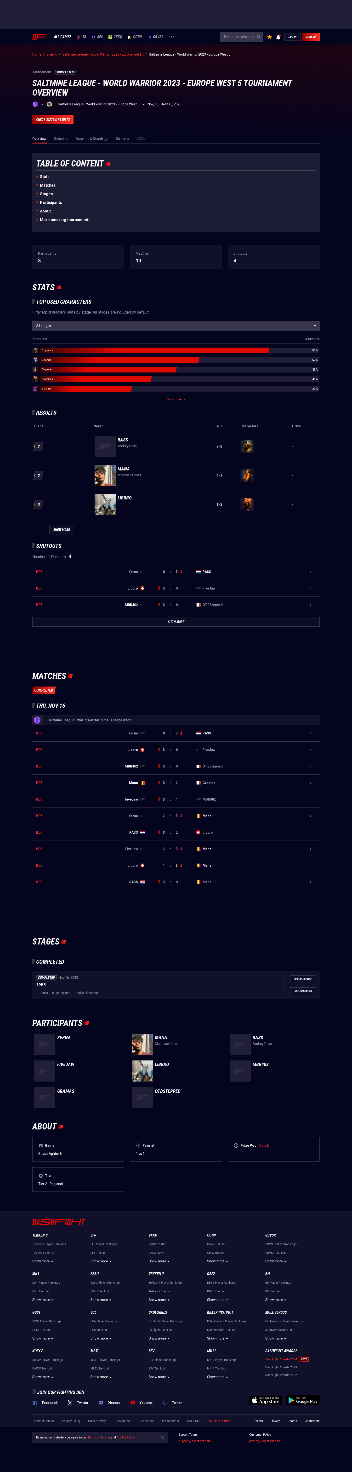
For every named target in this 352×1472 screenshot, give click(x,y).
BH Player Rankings (278, 1282)
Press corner (170, 1421)
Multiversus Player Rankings (284, 1321)
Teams (292, 1421)
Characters (312, 1421)
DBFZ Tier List (216, 1291)
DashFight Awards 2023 (281, 1367)
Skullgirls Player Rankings (166, 1321)
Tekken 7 (156, 1274)
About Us (193, 1421)
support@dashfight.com (195, 1441)
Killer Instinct (220, 1312)
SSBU (95, 1274)
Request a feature (218, 1421)
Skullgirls (158, 1312)
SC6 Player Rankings (104, 1321)
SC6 (94, 1312)
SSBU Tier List (100, 1291)
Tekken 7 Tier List (160, 1291)
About (45, 211)
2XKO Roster (157, 1244)
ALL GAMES (62, 37)
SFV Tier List (157, 1368)
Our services (145, 1421)
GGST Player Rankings (47, 1321)
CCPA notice (122, 1421)
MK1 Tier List (40, 1291)
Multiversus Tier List (278, 1330)
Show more (41, 1261)
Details (264, 1145)
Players (275, 1421)
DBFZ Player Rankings (221, 1282)
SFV (151, 1351)
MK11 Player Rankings (222, 1360)
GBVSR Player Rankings (281, 1244)
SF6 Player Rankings (104, 1244)
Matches (48, 185)
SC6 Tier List (99, 1330)
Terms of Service (43, 1421)
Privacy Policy (71, 1421)
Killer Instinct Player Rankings (226, 1321)
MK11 (211, 1351)
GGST (36, 1312)
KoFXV (37, 1351)
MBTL (95, 1351)
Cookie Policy (97, 1421)
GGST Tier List (41, 1330)
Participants (51, 202)
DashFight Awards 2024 (281, 1359)
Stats (45, 176)
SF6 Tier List (99, 1252)
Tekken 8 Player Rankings (49, 1244)
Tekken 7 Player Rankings (165, 1282)
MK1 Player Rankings (46, 1282)
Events (258, 1421)
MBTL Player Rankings (105, 1360)
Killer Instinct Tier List (221, 1330)
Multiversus (276, 1312)
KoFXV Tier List (42, 1368)
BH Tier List (272, 1291)
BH (267, 1274)
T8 (84, 37)
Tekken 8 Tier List (43, 1252)
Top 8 (41, 984)
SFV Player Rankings (162, 1360)
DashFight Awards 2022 (281, 1375)
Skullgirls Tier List (160, 1330)
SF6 (100, 37)
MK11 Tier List (216, 1368)
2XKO (118, 37)
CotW (137, 37)
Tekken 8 (40, 1235)
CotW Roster (215, 1252)
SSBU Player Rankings (105, 1282)
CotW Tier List (216, 1244)
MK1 (35, 1274)
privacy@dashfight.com (265, 1441)
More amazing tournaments (65, 220)
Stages (46, 194)
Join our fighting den (60, 1392)
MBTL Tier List (100, 1368)
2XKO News (156, 1252)
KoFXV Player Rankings (47, 1360)
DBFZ (211, 1274)
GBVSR (158, 37)
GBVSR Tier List (275, 1252)
